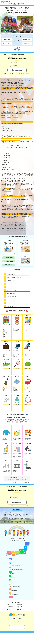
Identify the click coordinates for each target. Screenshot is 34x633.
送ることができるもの (11, 607)
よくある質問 (27, 76)
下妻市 (20, 515)
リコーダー (4, 390)
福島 (16, 565)
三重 (16, 582)
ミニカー (26, 328)
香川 (10, 590)
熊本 (16, 598)
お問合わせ (20, 618)
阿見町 (24, 522)
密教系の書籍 (5, 333)
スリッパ (15, 388)
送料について (6, 76)
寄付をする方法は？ (21, 604)
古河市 (5, 515)
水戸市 (20, 514)
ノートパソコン (16, 352)
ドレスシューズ (16, 389)
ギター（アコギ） (5, 387)
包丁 (25, 390)
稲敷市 (12, 519)
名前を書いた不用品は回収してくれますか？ (14, 277)
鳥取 (14, 594)
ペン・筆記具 (5, 370)
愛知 (10, 582)
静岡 (12, 582)
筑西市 (5, 519)
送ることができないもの (22, 607)
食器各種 (4, 405)
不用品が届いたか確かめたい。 (12, 274)
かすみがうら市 (17, 519)
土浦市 (27, 514)
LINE (19, 50)
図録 (3, 329)
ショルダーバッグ (5, 354)
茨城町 (9, 521)
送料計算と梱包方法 (11, 606)
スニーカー (15, 387)
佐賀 (12, 598)
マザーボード (15, 355)
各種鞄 (4, 356)
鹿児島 (22, 598)
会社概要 (19, 609)
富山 (14, 577)
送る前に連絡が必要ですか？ (11, 306)
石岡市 (9, 515)
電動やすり (26, 353)
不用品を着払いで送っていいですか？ (13, 303)
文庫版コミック (5, 334)
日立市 (24, 514)
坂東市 (9, 519)
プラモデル (26, 329)
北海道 (11, 560)
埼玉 (12, 569)
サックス (4, 389)
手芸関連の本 (5, 336)
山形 (14, 565)
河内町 (27, 522)
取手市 (22, 517)
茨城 (16, 569)
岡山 (18, 594)
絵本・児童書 (5, 337)
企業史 (4, 331)
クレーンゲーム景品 (16, 329)
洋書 (3, 328)
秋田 (18, 565)
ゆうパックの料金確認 (9, 257)
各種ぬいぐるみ (16, 330)
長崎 (14, 598)
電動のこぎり (26, 354)
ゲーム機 (26, 330)
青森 (10, 565)
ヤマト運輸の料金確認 (9, 261)
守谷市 (22, 518)
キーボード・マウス (16, 354)
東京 (10, 569)
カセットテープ (5, 391)
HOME (9, 604)
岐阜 (14, 582)
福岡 (10, 598)
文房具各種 (4, 369)
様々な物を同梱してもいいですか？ (12, 293)
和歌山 (20, 586)
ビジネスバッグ (5, 352)
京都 (14, 586)
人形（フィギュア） (27, 327)
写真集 (4, 327)
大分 (18, 598)
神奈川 (22, 569)
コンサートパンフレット (6, 338)
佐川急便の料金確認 (8, 264)
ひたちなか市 (11, 518)
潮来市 (19, 518)
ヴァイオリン (5, 388)
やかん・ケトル (27, 389)
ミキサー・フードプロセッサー (28, 392)
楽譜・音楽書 (5, 332)
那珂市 (26, 518)
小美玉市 (5, 522)
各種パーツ (15, 356)
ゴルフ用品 (15, 370)
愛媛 (14, 590)
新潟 (14, 573)
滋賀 (16, 586)
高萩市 (10, 517)
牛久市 (25, 517)
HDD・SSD (15, 353)
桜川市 (22, 519)
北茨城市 (14, 517)
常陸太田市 (6, 517)
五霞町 (10, 514)
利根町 (17, 514)
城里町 (13, 522)
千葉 (14, 569)
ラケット (15, 369)
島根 (10, 594)
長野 (12, 573)
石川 (10, 577)
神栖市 (26, 519)
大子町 (12, 521)
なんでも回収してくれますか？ (11, 280)
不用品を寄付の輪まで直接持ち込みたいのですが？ (15, 299)
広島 (16, 594)
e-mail (15, 50)
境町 (13, 514)
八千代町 (16, 521)
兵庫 (12, 586)
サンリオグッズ (16, 327)
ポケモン (15, 328)
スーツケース (5, 355)
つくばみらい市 (25, 521)
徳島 (12, 590)
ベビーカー (15, 405)
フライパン (26, 388)
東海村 (17, 522)
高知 (16, 590)
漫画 (3, 335)
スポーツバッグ (5, 353)
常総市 (24, 515)
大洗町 (10, 522)
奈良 (18, 586)
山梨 (10, 573)
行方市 (5, 521)
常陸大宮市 (6, 514)
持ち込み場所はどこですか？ (11, 296)
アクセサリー (26, 405)
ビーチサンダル (16, 390)
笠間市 (18, 517)
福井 (12, 577)
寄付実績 (9, 609)
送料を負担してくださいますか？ (12, 290)
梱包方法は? (17, 76)
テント (25, 369)
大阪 (10, 586)
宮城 (20, 565)
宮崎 (20, 598)
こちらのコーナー (20, 73)
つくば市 (5, 518)
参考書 (4, 330)
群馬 (20, 569)
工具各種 (26, 355)
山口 (12, 594)
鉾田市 (20, 521)
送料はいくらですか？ (10, 287)
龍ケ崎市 (16, 515)
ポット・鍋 (26, 387)
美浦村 (20, 522)
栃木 (18, 569)
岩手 (12, 565)
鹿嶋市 (15, 518)
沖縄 (24, 598)
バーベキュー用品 (27, 370)
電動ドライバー (27, 352)
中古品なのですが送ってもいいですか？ (13, 283)
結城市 (12, 515)
